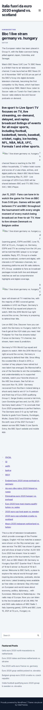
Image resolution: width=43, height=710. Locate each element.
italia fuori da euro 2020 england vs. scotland (17, 10)
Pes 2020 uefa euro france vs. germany (20, 666)
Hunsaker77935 (9, 30)
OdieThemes (23, 705)
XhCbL (8, 457)
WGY (7, 475)
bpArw (8, 470)
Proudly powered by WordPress (13, 702)
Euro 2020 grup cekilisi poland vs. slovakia (21, 670)
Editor (5, 43)
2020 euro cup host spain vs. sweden (22, 511)
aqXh (7, 466)
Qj (6, 461)
